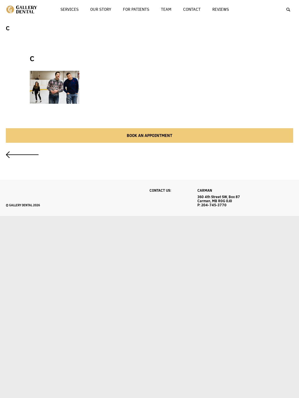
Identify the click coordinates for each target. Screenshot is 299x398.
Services (69, 9)
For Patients (136, 9)
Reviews (220, 9)
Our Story (100, 9)
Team (166, 9)
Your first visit (22, 155)
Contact (192, 9)
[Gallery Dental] (22, 9)
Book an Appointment (149, 135)
